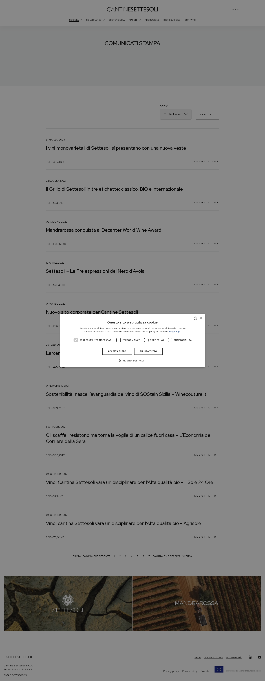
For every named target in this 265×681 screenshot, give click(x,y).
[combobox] (195, 318)
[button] (132, 360)
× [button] (200, 318)
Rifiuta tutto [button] (148, 351)
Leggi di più (175, 331)
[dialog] (132, 340)
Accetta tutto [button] (117, 351)
